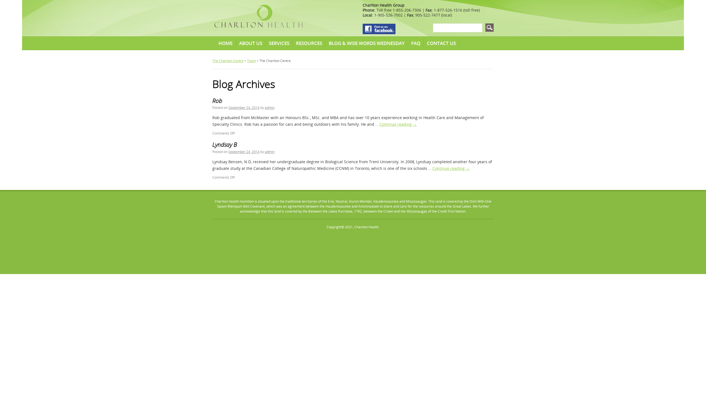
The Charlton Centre (228, 60)
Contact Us (441, 43)
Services (279, 43)
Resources (309, 43)
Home (225, 43)
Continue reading (398, 124)
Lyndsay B (224, 144)
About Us (250, 43)
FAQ (415, 43)
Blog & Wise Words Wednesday (367, 43)
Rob (217, 100)
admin (269, 107)
